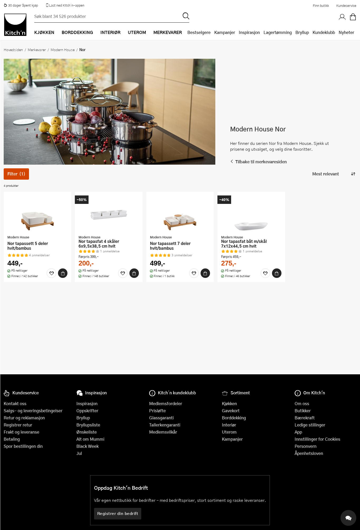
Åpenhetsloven (309, 453)
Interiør (229, 425)
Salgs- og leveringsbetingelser (33, 411)
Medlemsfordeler (165, 403)
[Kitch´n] (15, 24)
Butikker (303, 411)
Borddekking (234, 418)
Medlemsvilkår (163, 432)
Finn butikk (321, 5)
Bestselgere (199, 32)
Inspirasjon (249, 32)
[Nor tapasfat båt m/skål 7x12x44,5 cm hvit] (251, 213)
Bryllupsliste (88, 425)
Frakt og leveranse (21, 432)
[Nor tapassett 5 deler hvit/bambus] (37, 213)
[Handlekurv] (352, 17)
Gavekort (231, 411)
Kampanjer (224, 32)
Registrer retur (18, 425)
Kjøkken (229, 403)
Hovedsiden (13, 49)
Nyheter (346, 32)
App (298, 432)
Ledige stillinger (310, 425)
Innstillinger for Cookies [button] (317, 439)
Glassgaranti (161, 418)
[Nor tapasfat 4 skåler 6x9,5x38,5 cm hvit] (109, 213)
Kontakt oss (15, 403)
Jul (79, 453)
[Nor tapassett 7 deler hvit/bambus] (180, 213)
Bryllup (302, 32)
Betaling (12, 439)
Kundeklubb (324, 32)
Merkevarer (37, 49)
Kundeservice (346, 5)
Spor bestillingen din (23, 446)
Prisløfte (157, 411)
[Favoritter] (51, 273)
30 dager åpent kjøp (23, 5)
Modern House (63, 49)
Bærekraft (305, 418)
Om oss (302, 403)
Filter (16, 174)
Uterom (229, 432)
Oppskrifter (87, 411)
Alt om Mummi (90, 439)
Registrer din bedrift (117, 513)
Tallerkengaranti (164, 425)
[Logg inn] (342, 17)
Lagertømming (278, 32)
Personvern (306, 446)
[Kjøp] (62, 273)
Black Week (87, 446)
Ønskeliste (86, 432)
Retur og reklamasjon (24, 418)
